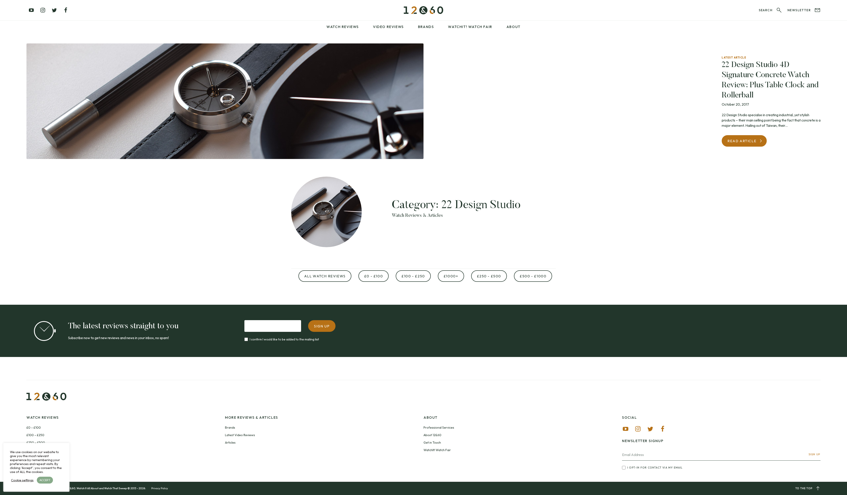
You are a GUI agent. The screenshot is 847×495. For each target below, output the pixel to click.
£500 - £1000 (533, 276)
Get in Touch (432, 443)
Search (765, 10)
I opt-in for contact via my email (655, 467)
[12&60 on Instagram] (43, 10)
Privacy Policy (159, 488)
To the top (804, 488)
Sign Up (814, 454)
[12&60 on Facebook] (66, 10)
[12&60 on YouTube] (31, 10)
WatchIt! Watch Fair (437, 450)
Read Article (741, 141)
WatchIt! (470, 26)
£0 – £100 (33, 428)
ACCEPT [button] (44, 480)
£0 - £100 (373, 276)
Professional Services (439, 428)
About (513, 26)
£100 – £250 (35, 435)
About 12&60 (432, 435)
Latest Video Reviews (240, 435)
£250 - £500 (489, 276)
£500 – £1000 (36, 450)
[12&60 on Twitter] (54, 10)
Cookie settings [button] (22, 480)
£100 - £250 (413, 276)
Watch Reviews (342, 26)
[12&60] (423, 10)
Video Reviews (388, 26)
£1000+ (451, 276)
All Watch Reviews (325, 276)
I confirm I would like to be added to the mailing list (284, 339)
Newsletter (799, 10)
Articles (230, 443)
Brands (426, 26)
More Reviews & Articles (251, 417)
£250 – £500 (35, 443)
